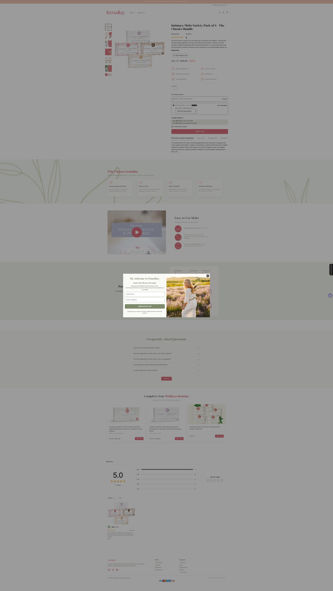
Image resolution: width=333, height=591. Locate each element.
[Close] (208, 276)
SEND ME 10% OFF (144, 306)
